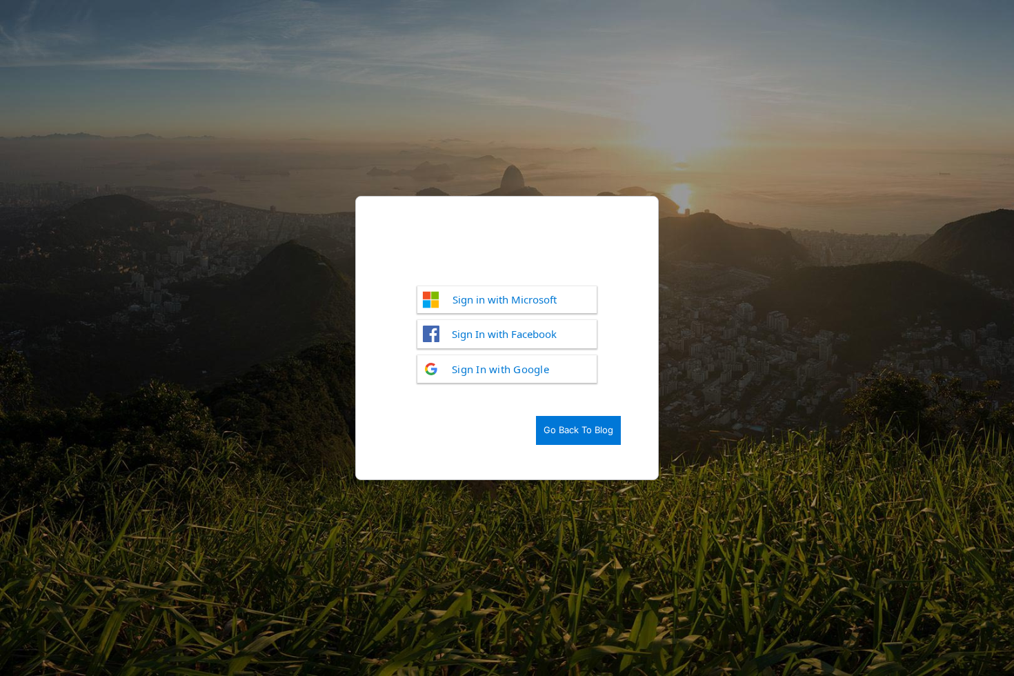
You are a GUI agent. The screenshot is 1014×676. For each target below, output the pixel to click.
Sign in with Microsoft (505, 299)
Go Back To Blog (578, 429)
